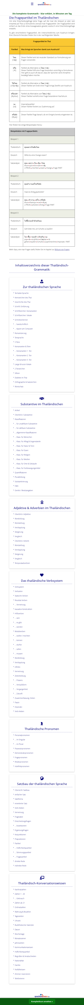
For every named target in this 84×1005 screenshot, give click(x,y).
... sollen (18, 649)
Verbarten (19, 591)
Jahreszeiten (19, 943)
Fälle (16, 486)
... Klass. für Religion (22, 455)
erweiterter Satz (21, 803)
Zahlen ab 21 (20, 903)
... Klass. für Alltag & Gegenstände (28, 441)
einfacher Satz (20, 794)
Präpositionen (20, 839)
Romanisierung (20, 333)
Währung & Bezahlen (23, 912)
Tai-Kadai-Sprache (22, 293)
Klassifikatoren (20, 419)
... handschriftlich (21, 324)
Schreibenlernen (21, 320)
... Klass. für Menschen (23, 437)
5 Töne (17, 342)
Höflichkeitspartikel (22, 952)
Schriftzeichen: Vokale (23, 315)
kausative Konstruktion (23, 609)
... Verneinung (20, 604)
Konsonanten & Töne (23, 346)
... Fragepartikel (21, 857)
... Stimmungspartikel (23, 852)
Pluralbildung (20, 477)
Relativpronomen (21, 762)
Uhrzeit (17, 920)
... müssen (19, 653)
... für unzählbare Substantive (26, 423)
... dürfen (18, 645)
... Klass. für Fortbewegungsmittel (27, 468)
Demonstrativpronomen (24, 753)
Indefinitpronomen (22, 766)
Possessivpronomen (22, 748)
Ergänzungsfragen (21, 830)
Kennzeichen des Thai (23, 297)
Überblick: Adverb (22, 541)
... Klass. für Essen (21, 450)
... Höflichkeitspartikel (23, 848)
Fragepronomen (21, 757)
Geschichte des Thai (22, 302)
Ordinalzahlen (20, 907)
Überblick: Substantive (23, 415)
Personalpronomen (22, 735)
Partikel (18, 843)
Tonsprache (19, 337)
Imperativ (18, 707)
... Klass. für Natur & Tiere (24, 446)
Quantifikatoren (21, 472)
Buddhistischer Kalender (24, 925)
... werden (19, 627)
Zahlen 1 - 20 (20, 894)
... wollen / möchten (22, 636)
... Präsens (19, 680)
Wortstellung (19, 523)
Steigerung (19, 532)
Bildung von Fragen (62, 249)
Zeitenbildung (20, 676)
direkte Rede (20, 861)
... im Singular (20, 739)
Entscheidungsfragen (23, 821)
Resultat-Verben (21, 600)
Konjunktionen (20, 834)
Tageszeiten (19, 916)
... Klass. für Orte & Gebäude (26, 463)
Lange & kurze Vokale (23, 364)
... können (18, 640)
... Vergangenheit (21, 689)
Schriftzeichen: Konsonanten (26, 311)
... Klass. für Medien (22, 459)
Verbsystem (19, 587)
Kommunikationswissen (24, 947)
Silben (17, 373)
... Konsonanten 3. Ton (23, 360)
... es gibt (18, 622)
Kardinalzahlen (20, 889)
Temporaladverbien (22, 563)
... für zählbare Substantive (25, 428)
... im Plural (19, 744)
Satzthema (19, 799)
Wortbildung (19, 518)
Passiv (17, 702)
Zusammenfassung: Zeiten (25, 698)
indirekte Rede (20, 865)
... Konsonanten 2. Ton (23, 355)
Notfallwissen (20, 969)
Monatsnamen (20, 938)
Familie (17, 965)
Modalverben (20, 631)
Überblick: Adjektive (23, 514)
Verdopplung (20, 527)
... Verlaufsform (20, 685)
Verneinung (19, 671)
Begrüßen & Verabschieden (25, 956)
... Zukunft (18, 693)
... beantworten (20, 825)
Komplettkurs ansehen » (42, 1001)
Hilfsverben (19, 613)
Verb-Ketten (19, 711)
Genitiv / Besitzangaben (24, 490)
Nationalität (19, 960)
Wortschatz (19, 386)
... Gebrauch (19, 898)
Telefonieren (19, 978)
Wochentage (19, 934)
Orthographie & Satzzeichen (25, 382)
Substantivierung (21, 481)
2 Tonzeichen (20, 368)
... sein (17, 618)
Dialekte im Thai (21, 377)
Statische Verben (21, 596)
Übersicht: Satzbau (22, 790)
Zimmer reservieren (22, 974)
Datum (17, 929)
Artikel (17, 410)
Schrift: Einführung (22, 306)
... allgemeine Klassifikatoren (26, 432)
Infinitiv (17, 667)
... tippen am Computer (24, 329)
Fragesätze (19, 817)
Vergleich (18, 536)
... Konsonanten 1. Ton (23, 351)
